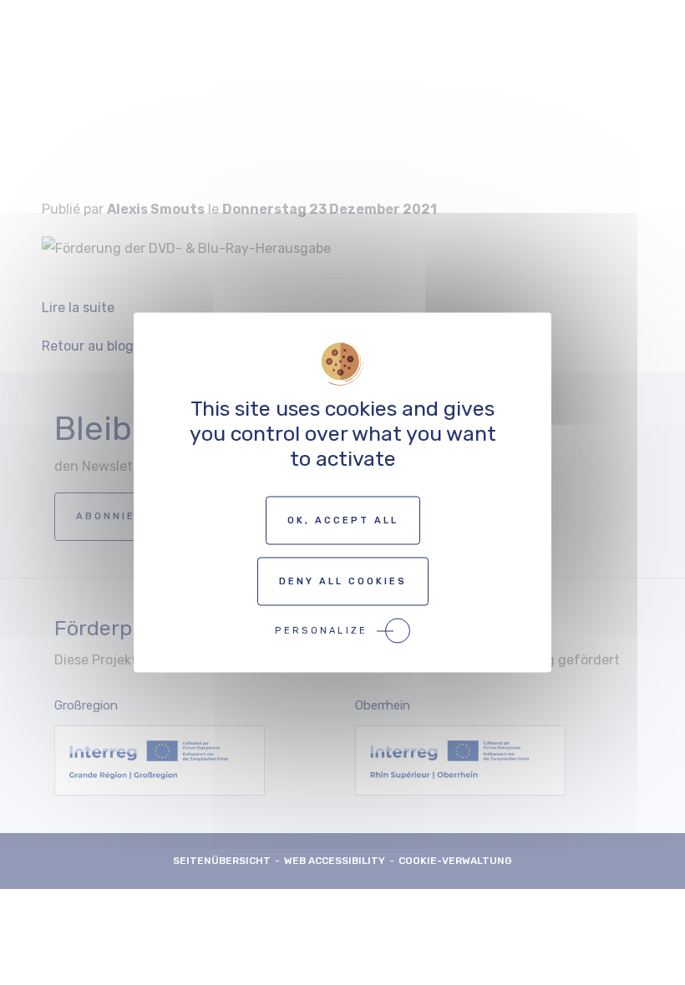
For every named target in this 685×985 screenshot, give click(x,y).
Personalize (321, 630)
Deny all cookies (343, 581)
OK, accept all (342, 520)
